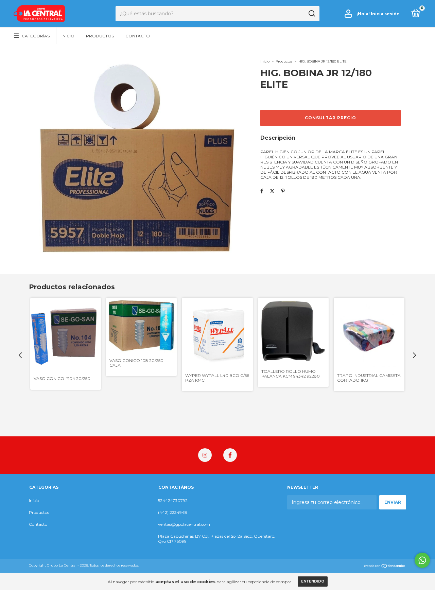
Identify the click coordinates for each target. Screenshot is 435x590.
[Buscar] (311, 13)
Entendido (312, 581)
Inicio (68, 35)
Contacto (137, 35)
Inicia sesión (385, 13)
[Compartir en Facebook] (261, 191)
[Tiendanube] (385, 566)
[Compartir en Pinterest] (283, 191)
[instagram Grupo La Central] (205, 455)
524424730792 (173, 500)
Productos (100, 35)
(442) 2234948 (172, 512)
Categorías (36, 35)
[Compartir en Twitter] (272, 191)
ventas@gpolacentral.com (184, 524)
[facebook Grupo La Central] (230, 455)
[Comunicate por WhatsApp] (422, 560)
